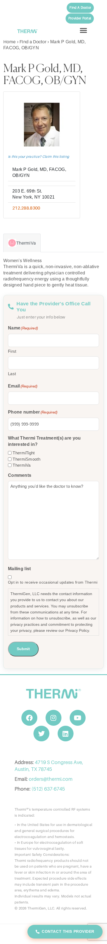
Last (12, 373)
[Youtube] (78, 718)
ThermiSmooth (26, 459)
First (12, 351)
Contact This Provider (68, 931)
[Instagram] (53, 718)
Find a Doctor (32, 41)
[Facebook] (29, 718)
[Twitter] (41, 734)
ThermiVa (21, 465)
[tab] (22, 243)
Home (9, 41)
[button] (83, 30)
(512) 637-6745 (48, 789)
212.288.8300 (26, 208)
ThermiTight (24, 453)
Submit (23, 649)
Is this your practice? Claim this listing (38, 156)
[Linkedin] (66, 734)
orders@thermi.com (50, 779)
